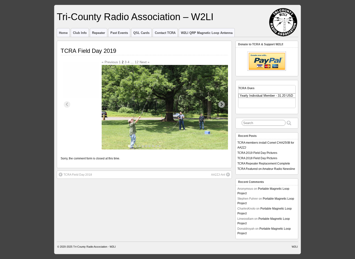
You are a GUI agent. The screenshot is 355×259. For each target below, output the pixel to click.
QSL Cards (141, 33)
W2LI (295, 246)
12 (137, 62)
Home (63, 33)
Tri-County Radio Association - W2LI (94, 246)
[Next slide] (221, 104)
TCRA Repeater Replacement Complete (263, 163)
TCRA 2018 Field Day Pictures (257, 158)
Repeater (98, 33)
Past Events (119, 33)
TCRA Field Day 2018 (78, 174)
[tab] (129, 146)
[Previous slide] (67, 104)
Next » (144, 62)
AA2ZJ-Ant (218, 174)
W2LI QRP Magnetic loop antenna (207, 33)
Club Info (80, 33)
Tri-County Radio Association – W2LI (135, 16)
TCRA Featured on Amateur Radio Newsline (266, 169)
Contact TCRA (165, 33)
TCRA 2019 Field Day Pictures (257, 153)
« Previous (110, 62)
